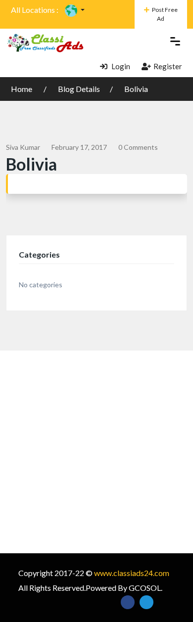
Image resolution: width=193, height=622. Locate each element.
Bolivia (136, 88)
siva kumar (23, 147)
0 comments (138, 147)
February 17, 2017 (79, 147)
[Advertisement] (96, 451)
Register (167, 66)
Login (120, 66)
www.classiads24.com (131, 573)
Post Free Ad (165, 14)
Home (22, 88)
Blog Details (79, 88)
